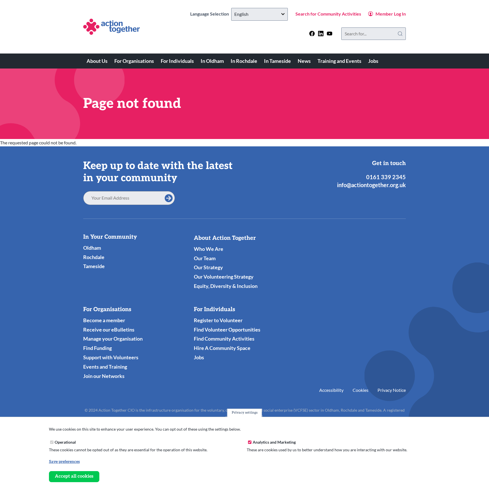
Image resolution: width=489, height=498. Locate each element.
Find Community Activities (224, 338)
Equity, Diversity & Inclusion (226, 286)
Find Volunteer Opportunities (227, 329)
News (304, 61)
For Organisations (134, 61)
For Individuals (177, 61)
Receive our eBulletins (108, 329)
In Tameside (277, 61)
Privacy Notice (392, 390)
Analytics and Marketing (274, 442)
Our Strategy (208, 267)
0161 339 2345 (386, 177)
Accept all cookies (74, 476)
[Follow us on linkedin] (320, 33)
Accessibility (331, 390)
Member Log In (391, 13)
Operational (65, 442)
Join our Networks (104, 376)
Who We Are (208, 249)
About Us (97, 61)
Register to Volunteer (218, 320)
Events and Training (105, 367)
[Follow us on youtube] (329, 33)
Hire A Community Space (222, 348)
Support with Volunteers (110, 357)
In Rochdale (244, 61)
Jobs (373, 61)
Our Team (205, 258)
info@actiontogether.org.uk (371, 184)
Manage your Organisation (113, 338)
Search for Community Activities (328, 13)
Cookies (360, 390)
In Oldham (212, 61)
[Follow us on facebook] (312, 33)
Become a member (104, 320)
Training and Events (339, 61)
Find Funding (97, 348)
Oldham (92, 248)
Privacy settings (245, 413)
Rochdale (93, 257)
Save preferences (64, 461)
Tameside (94, 266)
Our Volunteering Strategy (224, 276)
